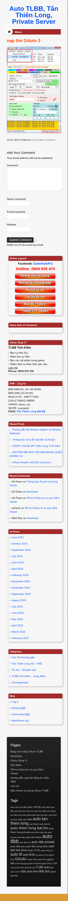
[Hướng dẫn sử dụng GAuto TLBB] (35, 278)
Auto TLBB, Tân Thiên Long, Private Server (33, 15)
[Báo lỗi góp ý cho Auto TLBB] (35, 306)
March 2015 (18, 631)
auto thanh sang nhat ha (39, 824)
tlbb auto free (29, 871)
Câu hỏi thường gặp (23, 657)
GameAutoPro (43, 263)
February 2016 (20, 575)
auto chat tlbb (21, 807)
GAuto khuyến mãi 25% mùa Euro (31, 462)
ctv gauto (39, 855)
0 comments (49, 140)
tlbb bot (44, 871)
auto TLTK (34, 850)
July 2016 (17, 556)
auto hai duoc (42, 815)
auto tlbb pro (17, 846)
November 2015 (21, 587)
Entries (18, 708)
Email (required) (16, 211)
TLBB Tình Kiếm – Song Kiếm (29, 676)
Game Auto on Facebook (23, 325)
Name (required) (16, 199)
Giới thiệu (15, 765)
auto (12, 807)
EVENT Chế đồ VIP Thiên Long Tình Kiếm (36, 445)
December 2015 (21, 581)
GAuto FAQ (32, 859)
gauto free (42, 859)
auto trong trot (47, 850)
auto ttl (16, 854)
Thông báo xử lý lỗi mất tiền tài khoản (33, 439)
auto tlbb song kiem (37, 846)
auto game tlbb (29, 815)
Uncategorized (20, 682)
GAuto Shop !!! (18, 760)
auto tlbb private (43, 842)
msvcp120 (15, 867)
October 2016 (19, 543)
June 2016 (18, 562)
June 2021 (18, 537)
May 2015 (17, 619)
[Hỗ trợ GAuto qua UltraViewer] (35, 292)
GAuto (20, 859)
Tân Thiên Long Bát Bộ (31, 411)
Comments (21, 714)
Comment (12, 165)
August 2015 (19, 600)
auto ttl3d (29, 854)
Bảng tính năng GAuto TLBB (26, 751)
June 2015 (18, 612)
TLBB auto (42, 867)
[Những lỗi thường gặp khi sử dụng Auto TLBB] (35, 285)
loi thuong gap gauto (24, 863)
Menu (18, 32)
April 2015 (17, 625)
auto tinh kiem (34, 837)
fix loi (46, 855)
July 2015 (17, 606)
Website (11, 224)
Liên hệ (14, 786)
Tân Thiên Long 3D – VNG (27, 663)
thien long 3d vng (27, 867)
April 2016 (17, 568)
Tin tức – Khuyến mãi (24, 669)
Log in (15, 701)
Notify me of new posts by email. (25, 244)
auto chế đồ (34, 806)
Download (32, 491)
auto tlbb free (25, 842)
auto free (30, 811)
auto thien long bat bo (29, 828)
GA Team (35, 140)
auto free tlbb (40, 811)
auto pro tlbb (25, 819)
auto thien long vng (39, 832)
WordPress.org (20, 720)
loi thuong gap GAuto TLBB (45, 863)
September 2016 (21, 549)
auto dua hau (20, 811)
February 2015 (20, 638)
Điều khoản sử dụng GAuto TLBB (29, 790)
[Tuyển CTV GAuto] (35, 313)
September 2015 (21, 594)
